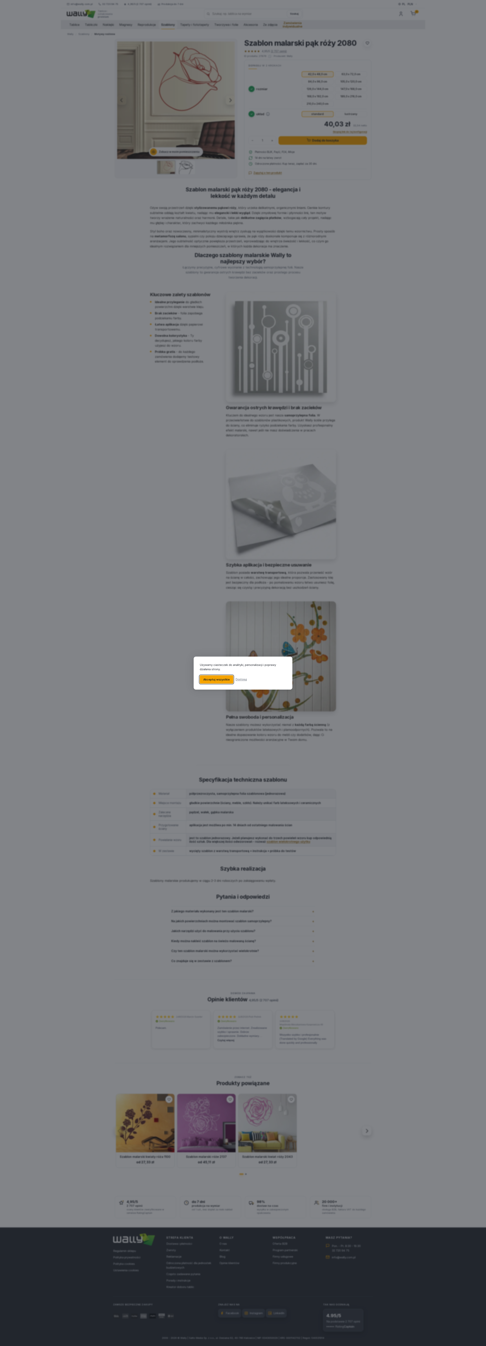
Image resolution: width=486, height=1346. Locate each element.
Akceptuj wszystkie (216, 679)
